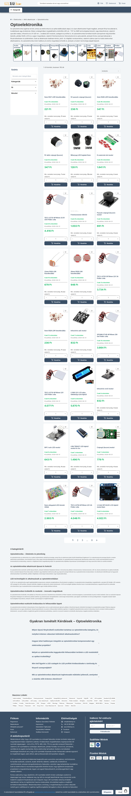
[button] (23, 81)
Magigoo (91, 703)
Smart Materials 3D (50, 706)
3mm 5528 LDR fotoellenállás (107, 97)
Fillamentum (69, 703)
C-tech (113, 701)
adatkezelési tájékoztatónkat (45, 792)
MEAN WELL (75, 211)
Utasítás (121, 792)
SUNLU (67, 706)
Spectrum (60, 706)
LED (79, 45)
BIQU (100, 701)
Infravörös (64, 701)
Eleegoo (43, 703)
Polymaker (28, 706)
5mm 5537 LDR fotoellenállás (55, 97)
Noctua (107, 703)
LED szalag (33, 701)
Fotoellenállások (29, 45)
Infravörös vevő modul (105, 389)
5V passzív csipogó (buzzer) (81, 97)
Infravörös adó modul (78, 331)
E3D (38, 703)
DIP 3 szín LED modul (52, 447)
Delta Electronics (30, 703)
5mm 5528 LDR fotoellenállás (55, 331)
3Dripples (82, 701)
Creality (21, 703)
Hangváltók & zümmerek (60, 698)
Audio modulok (17, 698)
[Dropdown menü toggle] (11, 10)
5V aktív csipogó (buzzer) (53, 155)
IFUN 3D (85, 703)
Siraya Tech (40, 706)
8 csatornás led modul (105, 155)
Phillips (15, 706)
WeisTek (73, 706)
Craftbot (15, 703)
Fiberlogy (54, 703)
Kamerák (63, 45)
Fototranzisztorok (38, 45)
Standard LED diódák (109, 698)
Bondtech (107, 701)
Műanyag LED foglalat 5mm (81, 155)
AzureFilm (89, 701)
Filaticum (61, 703)
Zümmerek (72, 698)
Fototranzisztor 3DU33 (79, 215)
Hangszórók (46, 45)
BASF (96, 701)
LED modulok (98, 698)
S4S (34, 706)
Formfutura (78, 703)
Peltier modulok (73, 701)
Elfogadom (107, 792)
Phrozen (21, 706)
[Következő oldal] (96, 540)
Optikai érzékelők (55, 701)
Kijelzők (72, 45)
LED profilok (25, 701)
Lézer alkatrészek (43, 701)
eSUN (48, 703)
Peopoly (113, 703)
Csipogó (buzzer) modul (105, 447)
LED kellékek (16, 701)
